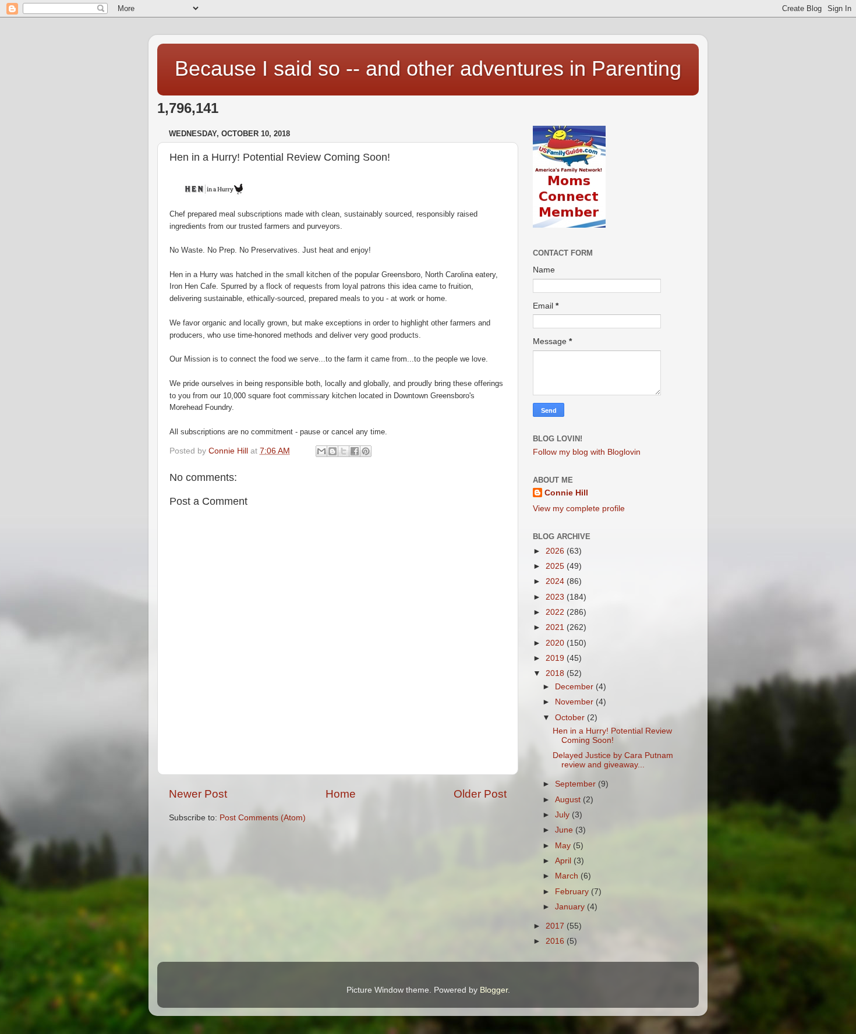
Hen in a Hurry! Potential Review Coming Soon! (612, 736)
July (563, 814)
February (573, 891)
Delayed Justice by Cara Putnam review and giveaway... (613, 760)
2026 (556, 551)
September (576, 784)
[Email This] (321, 451)
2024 (556, 581)
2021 (556, 627)
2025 (556, 566)
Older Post (480, 794)
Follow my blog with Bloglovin (587, 452)
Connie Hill (566, 492)
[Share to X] (343, 451)
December (575, 686)
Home (341, 794)
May (564, 845)
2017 (556, 926)
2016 (556, 941)
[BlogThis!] (332, 451)
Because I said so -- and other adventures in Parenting (428, 68)
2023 (556, 597)
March (568, 876)
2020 (556, 643)
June (565, 830)
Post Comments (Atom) (263, 817)
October (571, 717)
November (575, 701)
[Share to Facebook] (354, 451)
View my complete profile (579, 508)
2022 (556, 612)
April (564, 860)
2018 (556, 673)
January (571, 906)
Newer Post (198, 794)
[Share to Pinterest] (366, 451)
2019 (556, 658)
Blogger (494, 990)
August (569, 799)
